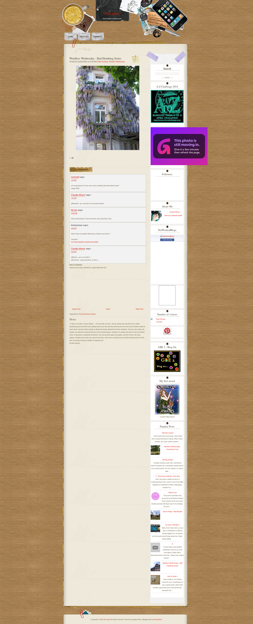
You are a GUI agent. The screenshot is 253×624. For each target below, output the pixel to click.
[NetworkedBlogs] (167, 236)
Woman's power (168, 433)
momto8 (75, 177)
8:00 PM (73, 228)
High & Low (172, 492)
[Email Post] (71, 158)
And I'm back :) (172, 576)
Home (70, 37)
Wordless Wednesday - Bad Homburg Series (95, 58)
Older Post (139, 309)
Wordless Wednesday (117, 62)
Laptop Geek (136, 619)
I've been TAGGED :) (172, 525)
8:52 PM (73, 252)
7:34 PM (73, 198)
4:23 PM (73, 180)
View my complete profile (173, 215)
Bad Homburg (103, 62)
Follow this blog (167, 240)
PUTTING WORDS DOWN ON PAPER (84, 242)
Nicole (74, 210)
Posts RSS (84, 37)
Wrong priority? (167, 460)
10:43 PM (74, 213)
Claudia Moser (78, 195)
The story (112, 13)
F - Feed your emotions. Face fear (168, 476)
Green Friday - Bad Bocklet (172, 512)
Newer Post (76, 309)
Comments (98, 37)
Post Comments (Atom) (87, 314)
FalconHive (158, 619)
